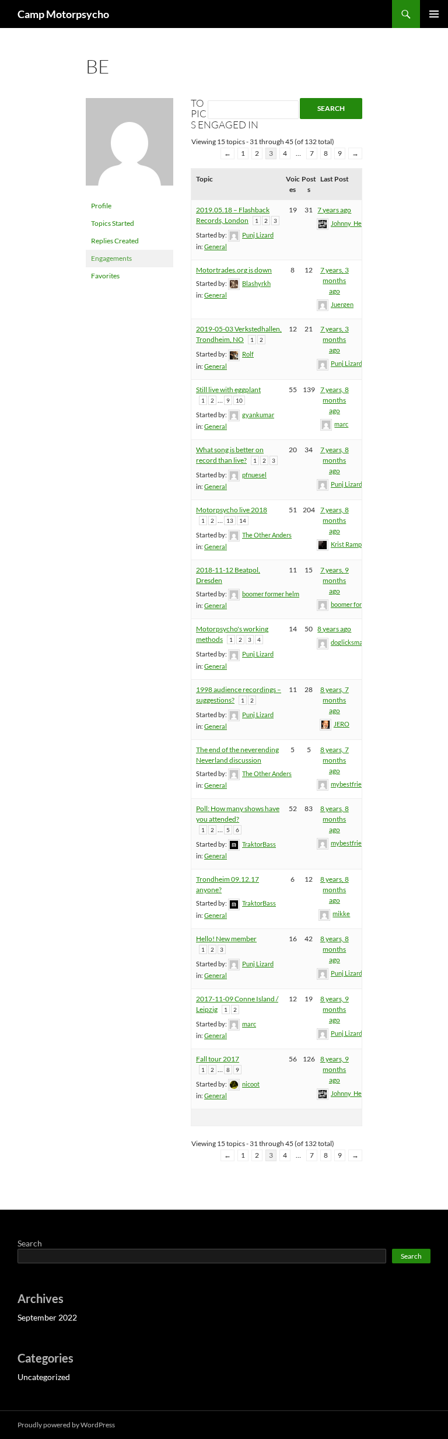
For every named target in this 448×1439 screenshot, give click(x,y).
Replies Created (115, 240)
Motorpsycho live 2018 (231, 509)
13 (229, 520)
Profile (101, 205)
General (215, 246)
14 (242, 520)
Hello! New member (226, 938)
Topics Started (112, 223)
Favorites (105, 275)
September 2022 (47, 1317)
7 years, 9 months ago (334, 580)
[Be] (129, 146)
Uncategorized (44, 1377)
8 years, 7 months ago (334, 700)
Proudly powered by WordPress (66, 1424)
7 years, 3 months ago (334, 280)
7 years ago (334, 209)
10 (239, 400)
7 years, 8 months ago (334, 400)
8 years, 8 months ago (334, 819)
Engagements (111, 258)
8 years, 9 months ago (334, 1009)
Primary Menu (434, 14)
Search (30, 1243)
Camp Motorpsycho (63, 14)
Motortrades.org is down (234, 270)
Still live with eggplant (228, 389)
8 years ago (334, 628)
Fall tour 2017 (217, 1058)
